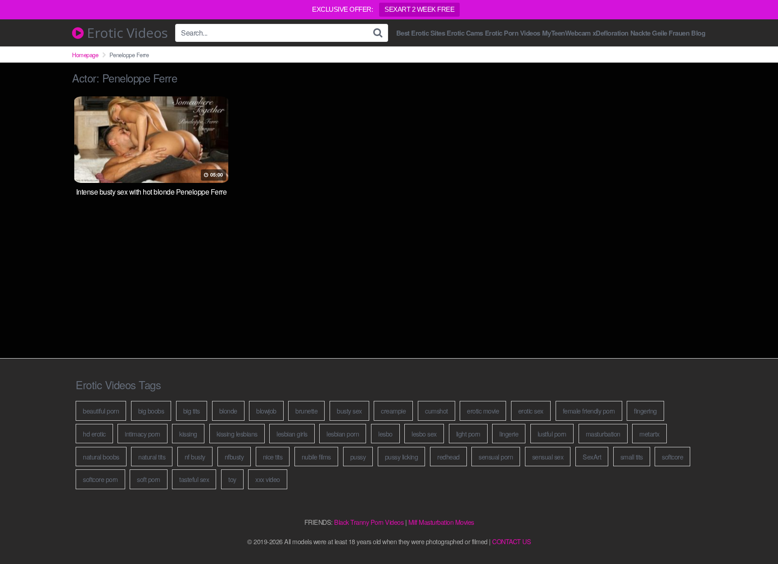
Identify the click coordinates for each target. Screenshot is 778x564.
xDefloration (611, 33)
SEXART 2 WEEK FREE (419, 9)
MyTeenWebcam (566, 33)
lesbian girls (292, 433)
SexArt (592, 456)
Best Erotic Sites (420, 33)
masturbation (603, 433)
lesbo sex (424, 433)
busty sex (349, 410)
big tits (191, 410)
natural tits (151, 456)
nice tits (273, 456)
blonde (228, 410)
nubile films (316, 456)
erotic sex (530, 410)
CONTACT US (511, 541)
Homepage (85, 54)
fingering (645, 410)
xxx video (267, 479)
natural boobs (101, 456)
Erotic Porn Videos (512, 33)
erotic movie (483, 410)
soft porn (148, 479)
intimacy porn (142, 433)
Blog (698, 33)
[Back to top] (753, 535)
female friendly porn (589, 410)
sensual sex (548, 456)
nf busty (195, 456)
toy (232, 479)
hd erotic (94, 433)
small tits (631, 456)
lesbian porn (342, 433)
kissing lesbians (237, 433)
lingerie (508, 433)
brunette (306, 410)
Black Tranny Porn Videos (368, 522)
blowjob (266, 410)
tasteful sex (194, 479)
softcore (672, 456)
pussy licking (401, 456)
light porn (468, 433)
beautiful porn (101, 410)
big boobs (151, 410)
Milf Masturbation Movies (441, 522)
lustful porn (552, 433)
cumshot (436, 410)
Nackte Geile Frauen (660, 33)
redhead (448, 456)
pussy (358, 456)
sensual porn (496, 456)
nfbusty (234, 456)
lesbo (385, 433)
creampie (393, 410)
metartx (649, 433)
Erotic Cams (465, 33)
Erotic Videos (126, 33)
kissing (188, 433)
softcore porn (100, 479)
